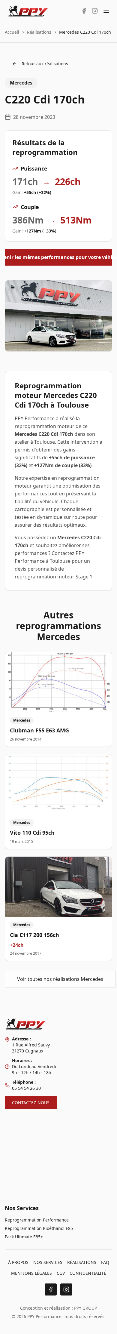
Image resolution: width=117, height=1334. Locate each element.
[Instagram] (66, 1289)
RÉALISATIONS (81, 1262)
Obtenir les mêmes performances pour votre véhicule (58, 257)
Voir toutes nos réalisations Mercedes (60, 979)
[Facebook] (51, 1289)
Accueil (12, 32)
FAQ (105, 1262)
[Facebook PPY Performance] (84, 11)
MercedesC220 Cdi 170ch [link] (85, 32)
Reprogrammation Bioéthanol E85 (39, 1228)
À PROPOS (18, 1262)
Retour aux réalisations (45, 63)
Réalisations (39, 32)
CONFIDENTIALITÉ (88, 1273)
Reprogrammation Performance (37, 1220)
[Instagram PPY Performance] (95, 11)
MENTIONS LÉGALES (31, 1273)
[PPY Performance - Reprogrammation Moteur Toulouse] (28, 11)
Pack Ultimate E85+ (24, 1237)
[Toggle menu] (106, 10)
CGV (61, 1273)
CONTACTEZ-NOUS (31, 1102)
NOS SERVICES (47, 1262)
